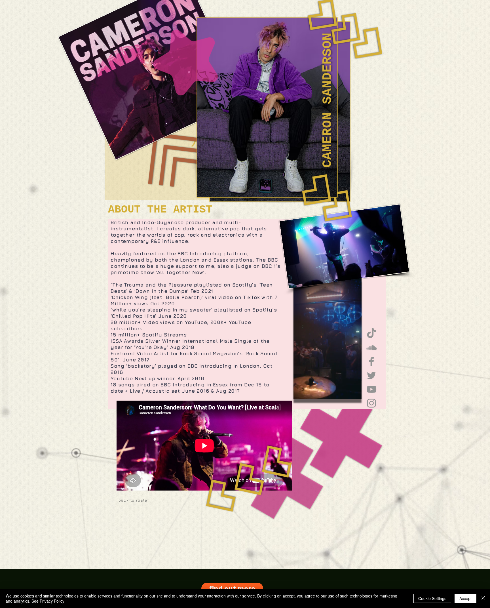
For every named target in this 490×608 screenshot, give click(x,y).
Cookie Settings (432, 598)
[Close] (483, 598)
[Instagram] (371, 403)
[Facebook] (371, 361)
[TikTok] (371, 334)
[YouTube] (371, 389)
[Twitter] (371, 375)
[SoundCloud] (371, 348)
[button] (354, 393)
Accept (465, 598)
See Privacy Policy (47, 601)
